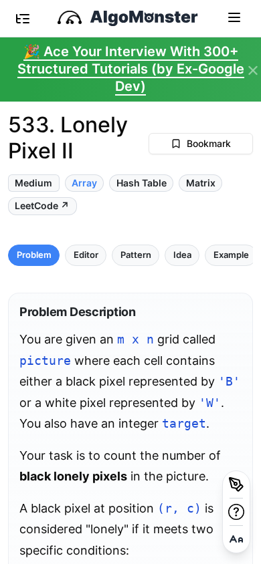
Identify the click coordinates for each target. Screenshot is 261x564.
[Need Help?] (236, 512)
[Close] (253, 70)
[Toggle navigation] (234, 16)
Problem (34, 255)
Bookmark (209, 143)
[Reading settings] (236, 539)
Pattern (135, 255)
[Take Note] (236, 484)
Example (231, 255)
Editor (86, 255)
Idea (182, 255)
